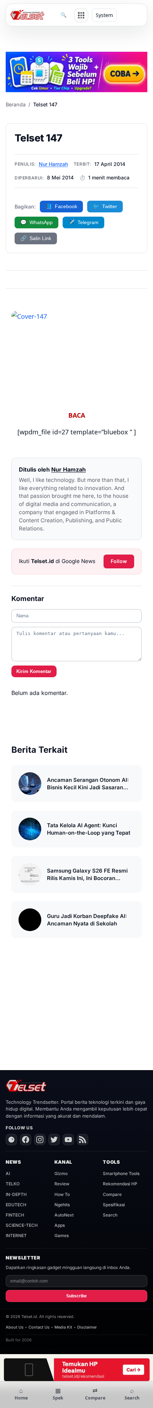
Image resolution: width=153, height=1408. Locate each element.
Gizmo (61, 1173)
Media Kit (63, 1327)
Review (61, 1183)
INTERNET (16, 1235)
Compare (112, 1194)
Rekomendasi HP (120, 1183)
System (104, 15)
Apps (59, 1225)
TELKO (13, 1183)
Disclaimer (87, 1327)
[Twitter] (54, 1139)
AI (8, 1173)
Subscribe (76, 1295)
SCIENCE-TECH (22, 1225)
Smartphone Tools (121, 1173)
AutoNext (64, 1215)
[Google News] (11, 1139)
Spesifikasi (114, 1204)
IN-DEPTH (16, 1194)
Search (110, 1215)
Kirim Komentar (33, 671)
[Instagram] (40, 1139)
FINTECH (15, 1215)
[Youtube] (68, 1139)
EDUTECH (16, 1204)
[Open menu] (81, 15)
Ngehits (62, 1204)
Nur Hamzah (53, 164)
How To (62, 1194)
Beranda (16, 104)
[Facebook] (25, 1139)
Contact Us (38, 1327)
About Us (14, 1327)
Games (61, 1235)
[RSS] (82, 1139)
